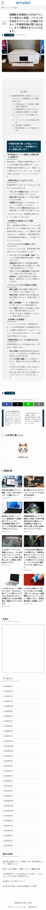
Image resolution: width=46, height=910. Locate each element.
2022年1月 (8, 841)
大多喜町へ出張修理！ (23, 125)
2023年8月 (8, 821)
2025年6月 (8, 726)
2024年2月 (8, 791)
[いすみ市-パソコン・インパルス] (23, 3)
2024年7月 (8, 766)
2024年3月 (8, 786)
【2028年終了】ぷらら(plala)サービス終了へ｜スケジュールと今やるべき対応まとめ (22, 875)
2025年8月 (8, 716)
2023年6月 (8, 831)
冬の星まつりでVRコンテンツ (14, 881)
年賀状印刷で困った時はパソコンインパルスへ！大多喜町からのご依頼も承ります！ (25, 98)
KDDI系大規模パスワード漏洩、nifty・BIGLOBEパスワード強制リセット (23, 863)
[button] (7, 404)
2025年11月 (8, 706)
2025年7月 (8, 721)
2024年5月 (8, 776)
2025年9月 (8, 711)
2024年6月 (8, 771)
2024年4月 (8, 781)
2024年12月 (9, 741)
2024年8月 (8, 761)
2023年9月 (8, 816)
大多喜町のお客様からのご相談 (26, 112)
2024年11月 (8, 746)
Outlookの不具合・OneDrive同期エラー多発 (19, 886)
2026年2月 (8, 696)
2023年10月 (9, 811)
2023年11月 (8, 806)
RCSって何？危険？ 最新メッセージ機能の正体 (21, 869)
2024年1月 (8, 796)
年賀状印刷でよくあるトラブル (26, 109)
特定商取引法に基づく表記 (23, 903)
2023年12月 (9, 801)
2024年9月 (8, 756)
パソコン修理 (9, 35)
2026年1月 (8, 701)
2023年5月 (8, 836)
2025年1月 (8, 736)
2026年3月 (8, 691)
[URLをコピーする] (39, 404)
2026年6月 (8, 686)
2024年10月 (9, 751)
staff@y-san (23, 457)
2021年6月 (8, 846)
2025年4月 (8, 731)
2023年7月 (8, 826)
